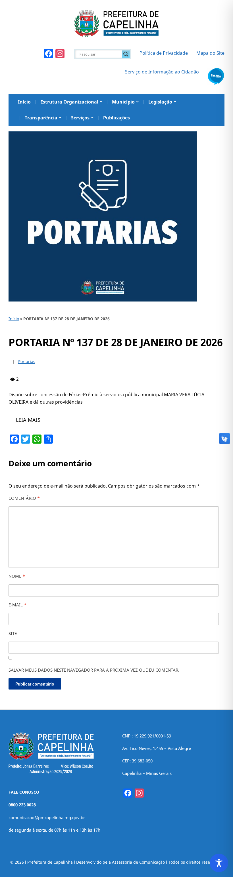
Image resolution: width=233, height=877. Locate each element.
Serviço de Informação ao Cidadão (162, 72)
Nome (17, 576)
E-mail (17, 605)
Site (13, 633)
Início (24, 102)
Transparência (41, 118)
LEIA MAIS (28, 419)
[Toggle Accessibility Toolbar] (219, 863)
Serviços (80, 118)
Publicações (116, 118)
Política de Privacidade (164, 53)
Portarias (26, 361)
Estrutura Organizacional (69, 102)
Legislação (160, 102)
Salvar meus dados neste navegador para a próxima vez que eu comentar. (94, 670)
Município (123, 102)
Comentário (24, 498)
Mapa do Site (210, 53)
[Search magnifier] (126, 54)
